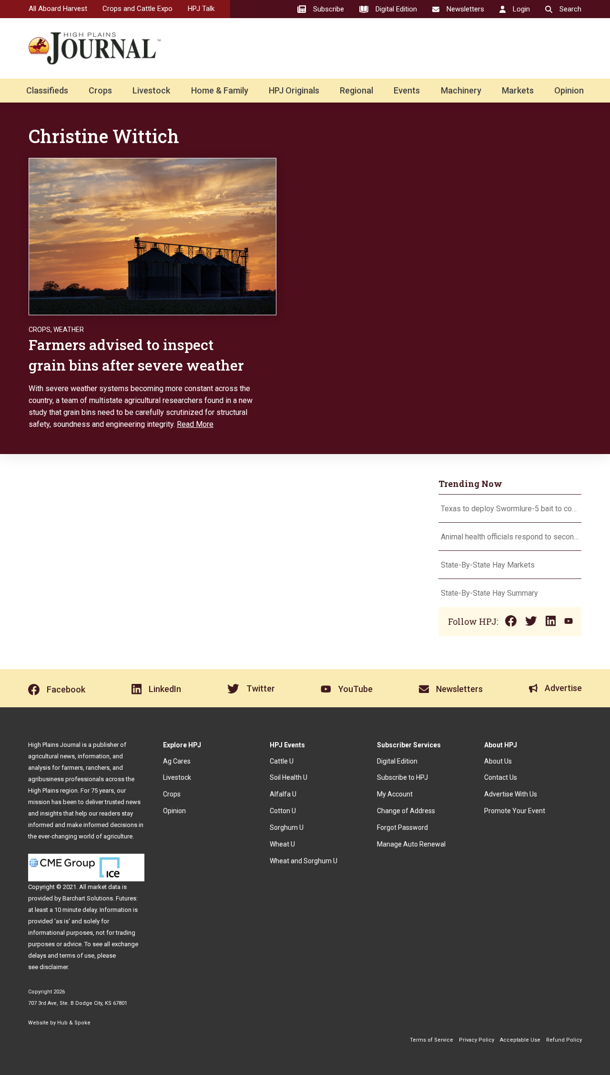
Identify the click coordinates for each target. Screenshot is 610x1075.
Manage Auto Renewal (411, 844)
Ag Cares (177, 761)
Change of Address (406, 811)
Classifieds (47, 90)
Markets (518, 90)
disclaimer (54, 967)
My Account (395, 794)
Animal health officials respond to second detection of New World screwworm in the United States (510, 536)
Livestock (151, 90)
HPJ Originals (294, 90)
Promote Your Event (514, 811)
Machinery (461, 90)
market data (104, 886)
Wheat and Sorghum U (303, 861)
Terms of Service (431, 1040)
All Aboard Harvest (58, 8)
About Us (498, 761)
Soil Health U (288, 777)
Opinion (569, 90)
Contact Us (500, 777)
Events (407, 90)
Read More (195, 424)
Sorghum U (287, 827)
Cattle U (282, 761)
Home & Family (219, 90)
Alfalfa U (283, 794)
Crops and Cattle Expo (137, 8)
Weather (68, 329)
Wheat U (282, 844)
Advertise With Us (510, 794)
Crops (100, 90)
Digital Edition (397, 761)
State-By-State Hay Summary (489, 593)
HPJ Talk (201, 8)
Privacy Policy (476, 1040)
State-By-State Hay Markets (488, 564)
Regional (356, 90)
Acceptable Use (520, 1040)
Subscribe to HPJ (402, 777)
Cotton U (283, 811)
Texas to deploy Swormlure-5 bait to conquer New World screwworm (510, 508)
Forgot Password (402, 827)
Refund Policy (564, 1040)
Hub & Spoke (74, 1023)
